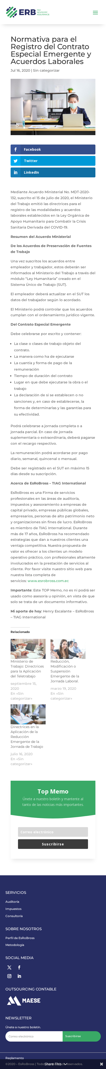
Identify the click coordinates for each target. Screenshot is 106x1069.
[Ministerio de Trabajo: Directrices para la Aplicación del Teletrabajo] (28, 649)
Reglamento (14, 1058)
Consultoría (14, 916)
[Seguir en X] (9, 967)
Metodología (14, 945)
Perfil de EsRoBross (20, 938)
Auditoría (12, 901)
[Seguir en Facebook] (19, 967)
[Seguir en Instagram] (9, 976)
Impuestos (13, 909)
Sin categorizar (46, 70)
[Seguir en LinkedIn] (19, 976)
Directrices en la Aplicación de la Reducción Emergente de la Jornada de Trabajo (27, 737)
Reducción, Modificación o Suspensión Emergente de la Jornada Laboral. (65, 671)
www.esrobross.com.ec (48, 581)
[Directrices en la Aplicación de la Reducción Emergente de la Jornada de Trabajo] (28, 714)
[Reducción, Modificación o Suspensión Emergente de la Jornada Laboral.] (68, 649)
